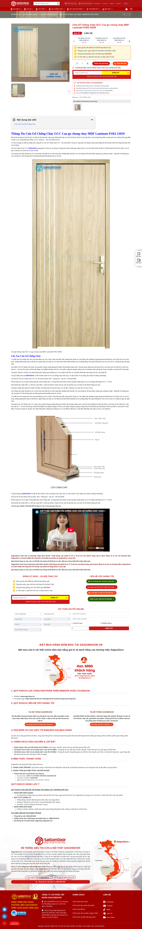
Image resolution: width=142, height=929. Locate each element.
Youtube (110, 906)
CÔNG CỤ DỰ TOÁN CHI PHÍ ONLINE (101, 599)
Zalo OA (110, 913)
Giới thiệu (96, 3)
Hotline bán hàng (71, 3)
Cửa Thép (41, 9)
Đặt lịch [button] (138, 256)
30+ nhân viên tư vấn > (103, 93)
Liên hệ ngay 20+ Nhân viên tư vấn (64, 877)
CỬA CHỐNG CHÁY (57, 9)
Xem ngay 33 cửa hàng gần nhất (37, 877)
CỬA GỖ (28, 9)
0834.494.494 (121, 63)
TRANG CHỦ (15, 14)
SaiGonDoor (29, 375)
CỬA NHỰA (16, 9)
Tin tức (105, 3)
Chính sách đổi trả (78, 909)
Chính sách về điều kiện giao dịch (84, 917)
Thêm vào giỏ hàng (101, 63)
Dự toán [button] (138, 263)
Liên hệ (118, 3)
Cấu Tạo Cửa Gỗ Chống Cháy (24, 124)
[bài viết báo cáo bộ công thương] (25, 913)
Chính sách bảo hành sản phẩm (83, 905)
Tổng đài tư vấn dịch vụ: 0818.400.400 (51, 882)
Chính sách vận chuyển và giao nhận (85, 913)
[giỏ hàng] (126, 9)
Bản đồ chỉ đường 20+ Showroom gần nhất (101, 581)
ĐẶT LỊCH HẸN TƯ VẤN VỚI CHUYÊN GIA (101, 593)
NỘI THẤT (108, 9)
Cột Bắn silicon (106, 623)
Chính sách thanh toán (80, 901)
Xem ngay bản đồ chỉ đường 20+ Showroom (39, 724)
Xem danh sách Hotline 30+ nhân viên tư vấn (101, 587)
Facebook (110, 902)
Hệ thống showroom (86, 3)
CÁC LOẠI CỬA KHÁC (75, 9)
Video (111, 3)
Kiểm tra (109, 628)
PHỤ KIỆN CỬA (93, 9)
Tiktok (108, 909)
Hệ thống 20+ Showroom (89, 93)
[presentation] (11, 91)
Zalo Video (110, 917)
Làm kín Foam (77, 623)
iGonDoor (27, 493)
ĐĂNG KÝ (115, 73)
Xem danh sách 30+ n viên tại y (101, 724)
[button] (4, 909)
